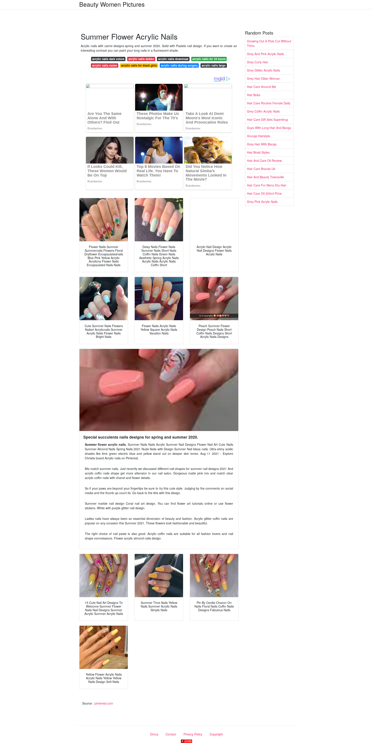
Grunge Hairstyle (258, 136)
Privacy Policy (192, 734)
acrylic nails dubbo (141, 59)
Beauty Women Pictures (112, 4)
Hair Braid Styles (258, 152)
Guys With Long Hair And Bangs (269, 128)
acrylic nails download (173, 59)
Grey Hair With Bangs (262, 144)
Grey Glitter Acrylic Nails (263, 70)
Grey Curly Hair (257, 62)
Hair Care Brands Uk (261, 169)
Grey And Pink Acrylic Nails (265, 54)
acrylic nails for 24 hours (209, 59)
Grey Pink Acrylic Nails (262, 201)
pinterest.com (104, 703)
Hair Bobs (253, 95)
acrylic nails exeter (104, 65)
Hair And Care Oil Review (264, 160)
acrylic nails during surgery (179, 65)
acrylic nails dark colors (108, 59)
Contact (171, 734)
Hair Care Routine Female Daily (268, 103)
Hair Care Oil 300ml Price (264, 193)
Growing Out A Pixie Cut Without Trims (269, 43)
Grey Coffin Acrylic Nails (263, 111)
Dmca (154, 734)
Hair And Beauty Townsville (265, 177)
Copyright (216, 734)
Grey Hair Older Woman (263, 78)
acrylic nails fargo (214, 65)
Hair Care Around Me (261, 86)
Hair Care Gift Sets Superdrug (267, 119)
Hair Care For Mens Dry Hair (266, 185)
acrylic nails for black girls (139, 65)
